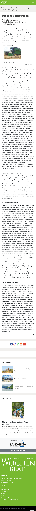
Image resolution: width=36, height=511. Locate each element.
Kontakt (4, 493)
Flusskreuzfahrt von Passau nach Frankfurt (23, 387)
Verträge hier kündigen (9, 499)
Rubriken (11, 8)
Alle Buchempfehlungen (18, 450)
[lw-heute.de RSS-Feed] (21, 345)
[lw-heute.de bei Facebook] (11, 345)
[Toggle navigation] (32, 2)
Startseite (4, 8)
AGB (2, 495)
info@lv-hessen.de (6, 486)
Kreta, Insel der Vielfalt (20, 378)
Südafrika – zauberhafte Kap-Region (22, 369)
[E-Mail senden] (24, 345)
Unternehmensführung (22, 8)
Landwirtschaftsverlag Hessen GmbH (15, 508)
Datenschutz (6, 491)
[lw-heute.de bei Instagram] (14, 345)
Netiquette (5, 497)
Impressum (5, 489)
